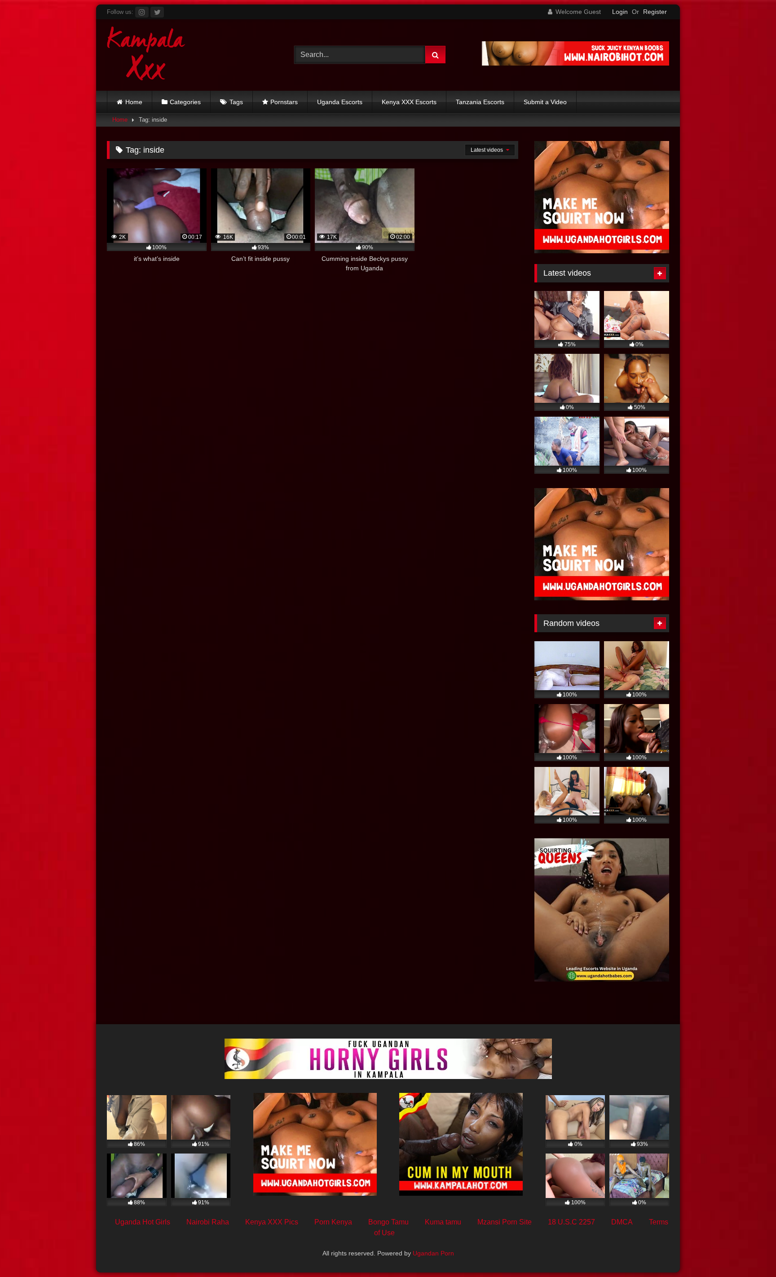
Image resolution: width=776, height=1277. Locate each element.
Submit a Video (545, 102)
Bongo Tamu (388, 1222)
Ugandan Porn (433, 1253)
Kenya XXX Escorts (409, 102)
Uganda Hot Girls (142, 1222)
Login (620, 11)
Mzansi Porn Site (504, 1222)
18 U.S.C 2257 (571, 1222)
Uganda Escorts (339, 102)
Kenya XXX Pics (271, 1222)
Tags (236, 102)
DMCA (622, 1222)
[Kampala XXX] (146, 55)
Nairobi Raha (207, 1222)
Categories (185, 102)
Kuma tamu (443, 1222)
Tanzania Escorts (480, 102)
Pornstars (284, 102)
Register (655, 11)
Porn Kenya (333, 1222)
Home (133, 102)
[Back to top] (748, 1250)
